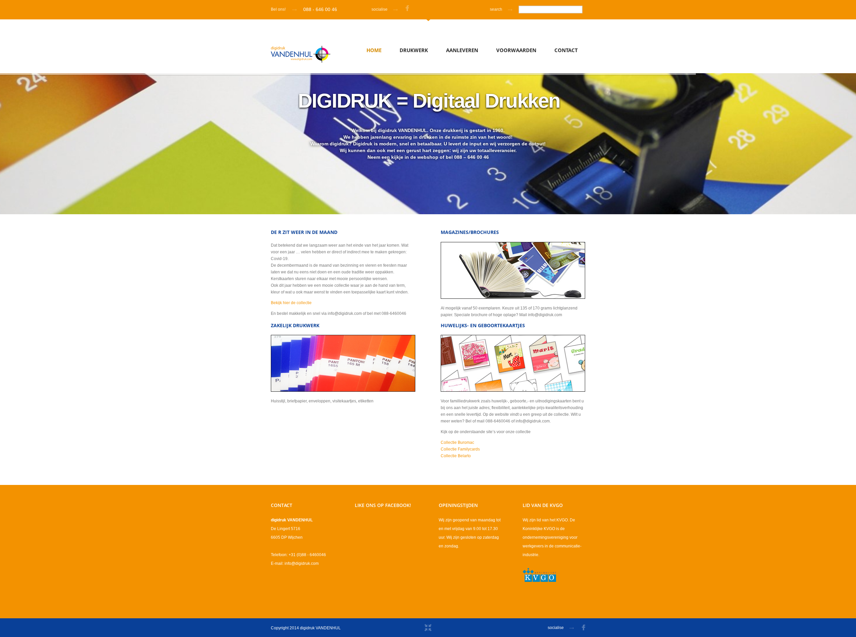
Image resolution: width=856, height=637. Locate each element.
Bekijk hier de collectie (291, 302)
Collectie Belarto (456, 456)
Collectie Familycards (460, 449)
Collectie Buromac (457, 442)
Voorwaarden (516, 50)
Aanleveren (462, 50)
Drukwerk (414, 50)
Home (374, 50)
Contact (566, 50)
